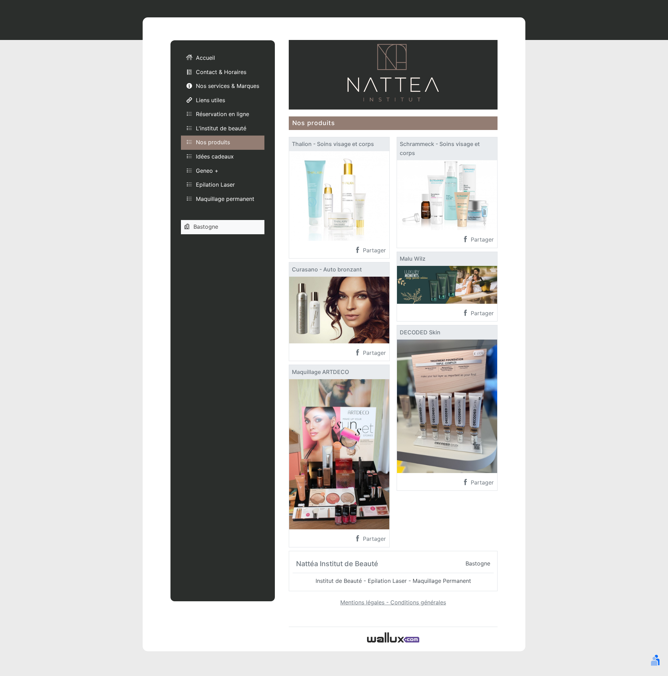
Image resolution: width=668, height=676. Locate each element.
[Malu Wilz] (447, 284)
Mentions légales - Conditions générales (393, 602)
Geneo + (207, 170)
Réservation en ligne (222, 114)
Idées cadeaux (215, 156)
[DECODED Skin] (447, 405)
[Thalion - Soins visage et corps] (339, 195)
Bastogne (205, 226)
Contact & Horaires (221, 71)
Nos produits (213, 142)
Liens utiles (210, 99)
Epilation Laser (215, 184)
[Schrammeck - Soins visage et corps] (447, 194)
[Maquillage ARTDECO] (339, 453)
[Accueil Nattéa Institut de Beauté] (393, 74)
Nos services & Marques (227, 85)
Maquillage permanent (225, 198)
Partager (373, 250)
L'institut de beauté (221, 127)
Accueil (205, 57)
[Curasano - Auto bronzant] (339, 309)
